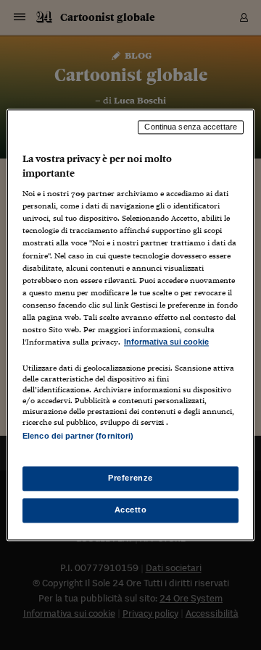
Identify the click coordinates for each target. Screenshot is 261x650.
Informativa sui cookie (166, 341)
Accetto (131, 510)
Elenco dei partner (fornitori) (77, 435)
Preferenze (130, 478)
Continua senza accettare (190, 126)
